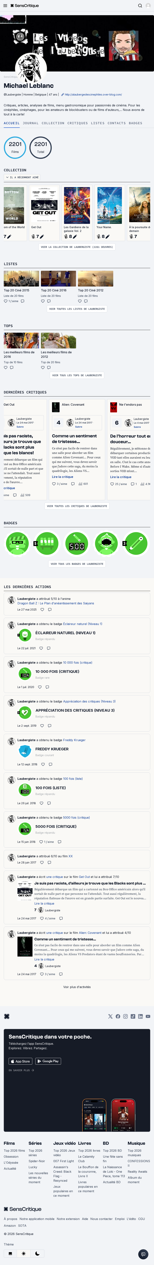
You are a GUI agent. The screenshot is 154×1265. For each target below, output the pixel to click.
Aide (85, 1219)
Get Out (36, 227)
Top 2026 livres (89, 1150)
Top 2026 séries (35, 1153)
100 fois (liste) (73, 779)
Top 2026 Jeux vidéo (64, 1153)
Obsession (11, 1156)
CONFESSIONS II (139, 1163)
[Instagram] (125, 1017)
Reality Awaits (137, 1171)
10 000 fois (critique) (77, 662)
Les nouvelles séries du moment (38, 1177)
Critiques (77, 123)
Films (9, 1143)
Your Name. (104, 227)
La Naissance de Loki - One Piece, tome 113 (114, 1171)
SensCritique (11, 76)
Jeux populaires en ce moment (63, 1191)
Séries (35, 1143)
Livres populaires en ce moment (88, 1186)
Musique (136, 1143)
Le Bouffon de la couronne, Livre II (88, 1171)
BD (106, 1143)
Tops (8, 325)
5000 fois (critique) (76, 817)
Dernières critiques (25, 392)
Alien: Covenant (90, 933)
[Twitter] (110, 1017)
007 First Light (63, 1161)
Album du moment (135, 1180)
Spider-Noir (37, 1161)
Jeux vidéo (64, 1143)
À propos (10, 1219)
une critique (54, 877)
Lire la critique (62, 477)
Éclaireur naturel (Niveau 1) (82, 624)
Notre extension (68, 1219)
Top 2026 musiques (134, 1153)
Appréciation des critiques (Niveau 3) (89, 701)
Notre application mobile (37, 1219)
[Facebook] (118, 1017)
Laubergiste (24, 418)
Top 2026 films (14, 1150)
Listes (98, 123)
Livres (84, 1143)
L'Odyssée (11, 1162)
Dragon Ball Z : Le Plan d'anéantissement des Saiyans (55, 603)
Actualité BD (112, 1182)
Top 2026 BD (112, 1150)
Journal (31, 123)
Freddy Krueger (74, 740)
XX (71, 856)
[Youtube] (148, 1017)
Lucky (33, 1167)
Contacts (117, 123)
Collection (53, 123)
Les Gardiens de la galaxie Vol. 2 (76, 229)
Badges (136, 123)
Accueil (12, 123)
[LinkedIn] (140, 1017)
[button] (148, 5)
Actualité (10, 1168)
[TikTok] (133, 1017)
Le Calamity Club (86, 1159)
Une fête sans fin (113, 1159)
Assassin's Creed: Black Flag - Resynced (62, 1173)
